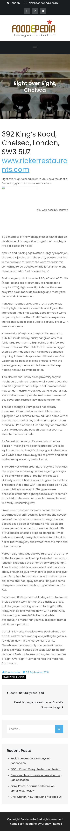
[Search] (59, 729)
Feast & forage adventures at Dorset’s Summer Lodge (38, 704)
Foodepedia (12, 672)
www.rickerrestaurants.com (35, 165)
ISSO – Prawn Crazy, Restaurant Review (36, 769)
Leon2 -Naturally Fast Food (26, 693)
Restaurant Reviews (14, 676)
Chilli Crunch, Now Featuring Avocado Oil (36, 797)
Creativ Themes (51, 824)
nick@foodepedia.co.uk (43, 3)
